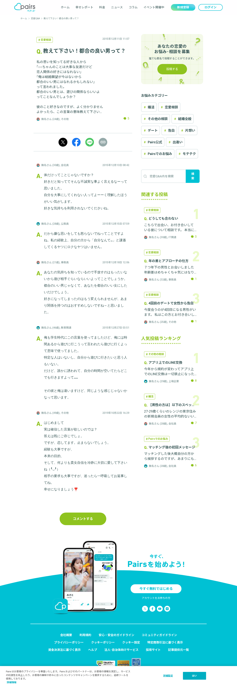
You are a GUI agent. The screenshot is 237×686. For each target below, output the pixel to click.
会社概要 (66, 635)
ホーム (65, 7)
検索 (192, 176)
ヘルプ (92, 650)
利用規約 (85, 635)
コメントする (83, 519)
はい (194, 675)
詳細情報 (11, 682)
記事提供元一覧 (178, 650)
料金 (102, 7)
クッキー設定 (131, 642)
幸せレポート (84, 7)
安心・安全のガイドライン (116, 635)
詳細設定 (168, 675)
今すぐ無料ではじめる (156, 589)
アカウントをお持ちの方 (156, 598)
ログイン (210, 7)
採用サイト (153, 650)
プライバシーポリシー (69, 642)
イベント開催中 (153, 7)
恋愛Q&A (35, 18)
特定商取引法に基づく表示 (165, 642)
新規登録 (183, 7)
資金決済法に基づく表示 (64, 650)
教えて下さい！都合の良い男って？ (61, 18)
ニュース (117, 7)
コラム (133, 7)
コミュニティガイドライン (159, 635)
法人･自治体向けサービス (121, 650)
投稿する (172, 69)
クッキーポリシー (103, 642)
